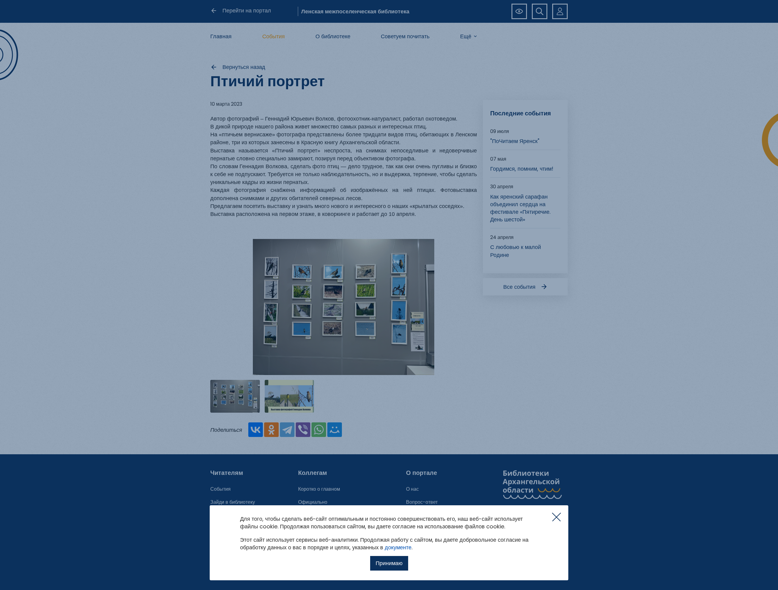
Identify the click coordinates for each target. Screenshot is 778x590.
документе (398, 547)
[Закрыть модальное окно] (556, 517)
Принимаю (389, 563)
